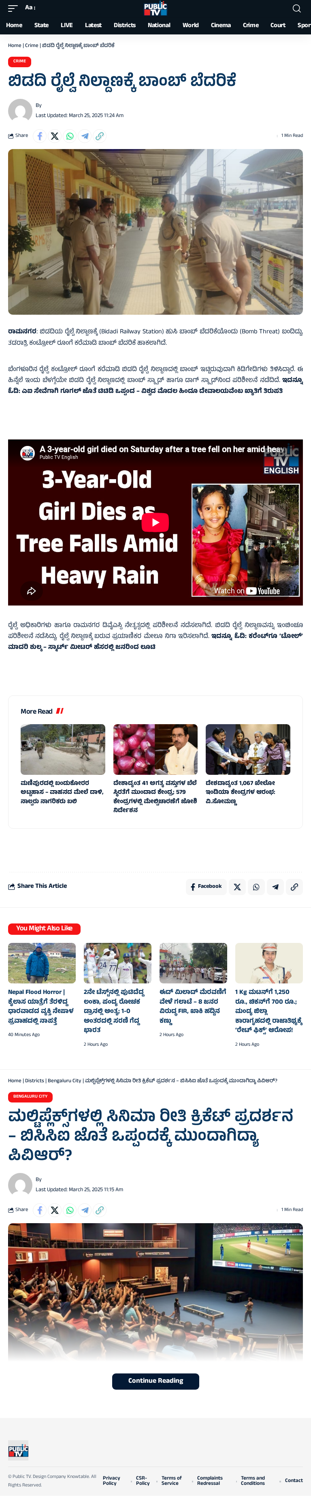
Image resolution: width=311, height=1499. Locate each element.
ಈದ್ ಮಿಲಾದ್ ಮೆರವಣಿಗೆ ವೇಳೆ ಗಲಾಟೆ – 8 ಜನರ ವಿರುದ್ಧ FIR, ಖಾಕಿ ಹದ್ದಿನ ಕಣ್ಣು (193, 1007)
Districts (34, 1081)
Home (14, 46)
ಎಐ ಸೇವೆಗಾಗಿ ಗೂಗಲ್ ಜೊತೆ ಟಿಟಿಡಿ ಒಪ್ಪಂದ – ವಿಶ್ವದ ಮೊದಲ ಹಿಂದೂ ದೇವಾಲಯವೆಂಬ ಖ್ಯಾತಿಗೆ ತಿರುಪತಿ (152, 391)
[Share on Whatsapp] (70, 136)
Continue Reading (155, 1381)
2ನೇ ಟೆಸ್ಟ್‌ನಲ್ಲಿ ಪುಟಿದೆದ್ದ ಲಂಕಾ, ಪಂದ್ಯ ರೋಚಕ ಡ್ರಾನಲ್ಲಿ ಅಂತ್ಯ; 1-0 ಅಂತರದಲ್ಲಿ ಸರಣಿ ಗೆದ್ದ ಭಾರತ (114, 1011)
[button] (15, 8)
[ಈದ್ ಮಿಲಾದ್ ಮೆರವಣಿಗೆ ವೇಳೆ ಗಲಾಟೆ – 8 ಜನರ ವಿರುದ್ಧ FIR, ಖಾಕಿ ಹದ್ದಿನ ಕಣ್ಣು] (193, 963)
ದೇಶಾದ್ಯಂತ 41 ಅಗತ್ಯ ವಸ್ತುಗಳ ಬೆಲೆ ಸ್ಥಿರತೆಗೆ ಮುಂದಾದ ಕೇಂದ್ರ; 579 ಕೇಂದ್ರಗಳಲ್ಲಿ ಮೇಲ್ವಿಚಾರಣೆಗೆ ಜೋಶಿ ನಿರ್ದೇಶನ (155, 798)
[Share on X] (55, 136)
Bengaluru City (64, 1081)
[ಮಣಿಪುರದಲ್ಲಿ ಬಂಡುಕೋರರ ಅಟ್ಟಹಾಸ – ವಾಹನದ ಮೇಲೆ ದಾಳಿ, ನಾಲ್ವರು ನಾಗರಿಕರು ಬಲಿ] (63, 749)
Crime (31, 46)
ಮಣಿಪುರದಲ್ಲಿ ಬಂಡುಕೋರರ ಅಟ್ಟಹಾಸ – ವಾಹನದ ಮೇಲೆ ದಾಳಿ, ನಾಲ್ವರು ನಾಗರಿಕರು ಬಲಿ (62, 793)
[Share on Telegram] (85, 136)
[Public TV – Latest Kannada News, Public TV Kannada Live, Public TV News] (18, 1450)
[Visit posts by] (20, 111)
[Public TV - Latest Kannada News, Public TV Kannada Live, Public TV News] (155, 8)
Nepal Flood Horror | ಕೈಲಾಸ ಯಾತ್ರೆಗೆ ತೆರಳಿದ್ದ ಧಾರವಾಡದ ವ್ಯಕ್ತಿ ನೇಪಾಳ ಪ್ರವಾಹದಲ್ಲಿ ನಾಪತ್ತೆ (41, 1007)
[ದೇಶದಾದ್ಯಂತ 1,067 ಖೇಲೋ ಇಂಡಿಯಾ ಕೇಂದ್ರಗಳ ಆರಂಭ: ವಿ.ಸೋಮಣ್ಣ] (248, 749)
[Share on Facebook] (40, 136)
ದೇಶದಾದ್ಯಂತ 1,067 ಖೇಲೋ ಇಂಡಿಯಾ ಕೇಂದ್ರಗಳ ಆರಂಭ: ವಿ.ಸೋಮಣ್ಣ (240, 793)
